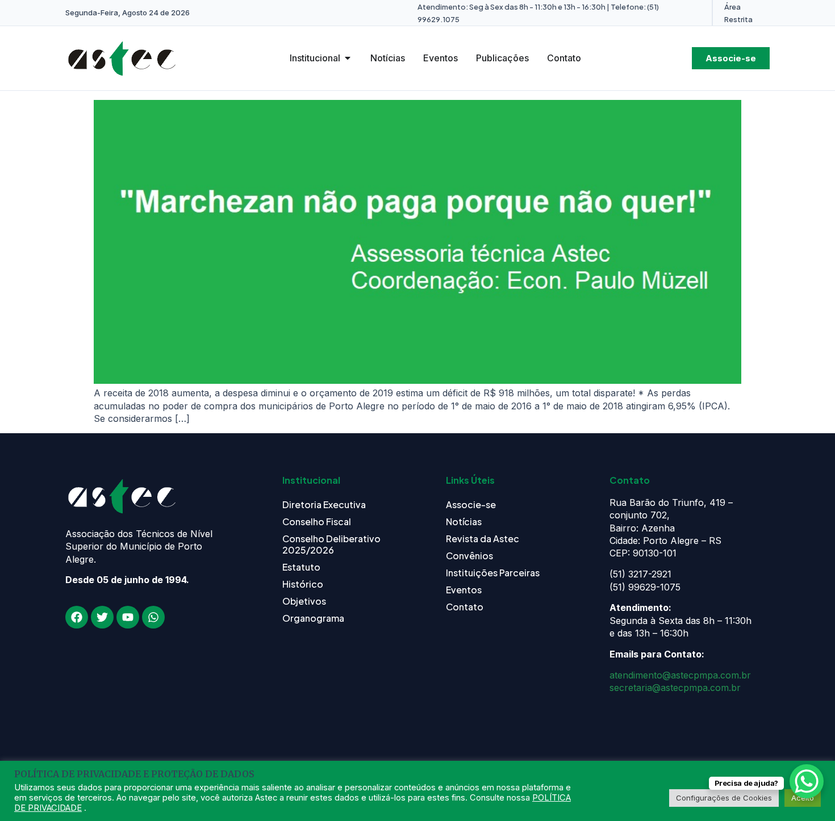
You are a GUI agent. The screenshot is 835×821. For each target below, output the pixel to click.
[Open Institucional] (347, 58)
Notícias (464, 521)
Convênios (469, 556)
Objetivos (304, 601)
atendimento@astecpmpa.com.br (680, 675)
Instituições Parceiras (493, 573)
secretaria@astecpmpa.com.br (675, 687)
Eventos (464, 590)
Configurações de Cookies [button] (724, 797)
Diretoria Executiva (324, 504)
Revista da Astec (482, 538)
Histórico (302, 584)
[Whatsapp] (153, 617)
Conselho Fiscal (316, 521)
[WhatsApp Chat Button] (807, 781)
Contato (464, 607)
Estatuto (301, 567)
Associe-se (471, 504)
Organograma (313, 618)
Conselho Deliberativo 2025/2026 (331, 544)
